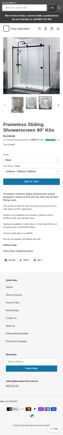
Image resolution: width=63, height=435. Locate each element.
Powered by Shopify (42, 425)
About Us (10, 326)
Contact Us (11, 318)
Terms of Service (14, 295)
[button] (58, 7)
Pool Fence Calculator (16, 341)
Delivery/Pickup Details (17, 333)
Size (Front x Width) (11, 166)
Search (9, 287)
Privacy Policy (13, 302)
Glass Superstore (27, 425)
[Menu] (58, 28)
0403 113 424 (12, 385)
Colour (6, 154)
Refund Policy (12, 310)
